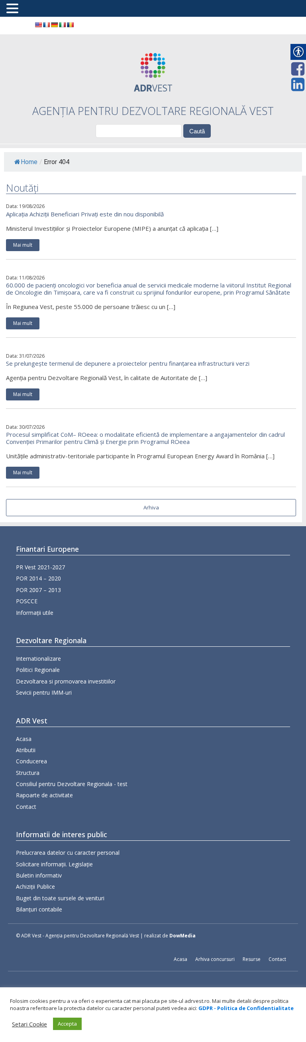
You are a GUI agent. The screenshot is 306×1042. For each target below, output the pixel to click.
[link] (38, 25)
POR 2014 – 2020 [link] (38, 578)
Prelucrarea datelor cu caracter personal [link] (68, 852)
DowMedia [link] (182, 935)
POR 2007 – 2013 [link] (38, 590)
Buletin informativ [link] (39, 875)
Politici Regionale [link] (38, 670)
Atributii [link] (25, 750)
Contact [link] (26, 806)
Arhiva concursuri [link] (215, 959)
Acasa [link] (23, 739)
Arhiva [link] (151, 507)
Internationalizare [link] (38, 658)
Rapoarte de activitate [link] (44, 795)
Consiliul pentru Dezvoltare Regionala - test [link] (72, 784)
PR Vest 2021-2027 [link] (40, 567)
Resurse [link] (252, 959)
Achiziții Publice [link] (35, 886)
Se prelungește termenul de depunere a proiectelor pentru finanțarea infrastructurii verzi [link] (127, 363)
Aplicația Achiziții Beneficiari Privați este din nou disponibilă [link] (85, 214)
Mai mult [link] (22, 245)
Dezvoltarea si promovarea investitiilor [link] (66, 681)
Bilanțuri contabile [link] (39, 909)
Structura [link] (27, 773)
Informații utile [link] (34, 612)
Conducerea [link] (31, 761)
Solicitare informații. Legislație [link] (54, 864)
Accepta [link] (67, 1023)
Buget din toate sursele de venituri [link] (60, 898)
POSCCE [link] (26, 601)
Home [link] (29, 162)
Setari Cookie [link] (29, 1024)
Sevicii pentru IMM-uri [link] (44, 692)
